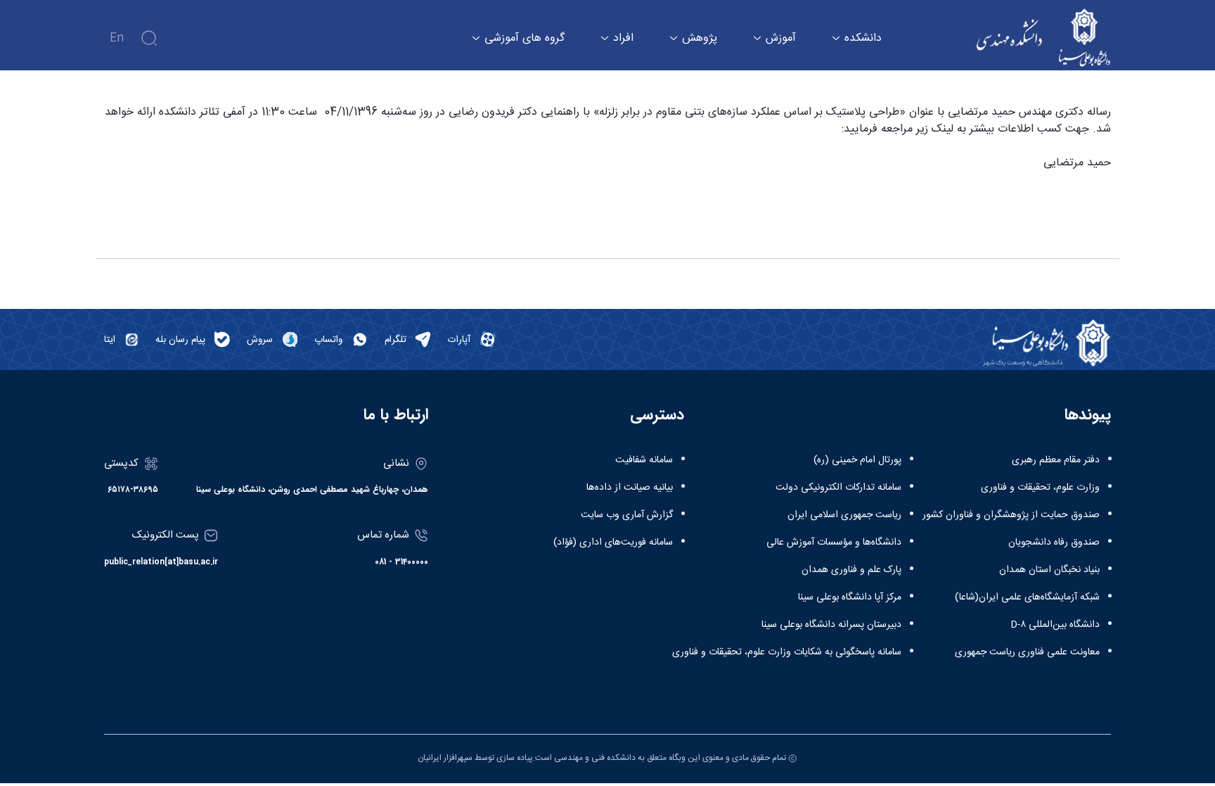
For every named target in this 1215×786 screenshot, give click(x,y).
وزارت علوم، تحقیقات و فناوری (1040, 487)
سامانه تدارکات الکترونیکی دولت (838, 487)
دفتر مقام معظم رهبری (1056, 460)
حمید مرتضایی (1077, 162)
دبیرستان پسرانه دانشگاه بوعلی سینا (831, 624)
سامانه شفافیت (644, 460)
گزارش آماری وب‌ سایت (627, 515)
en (117, 38)
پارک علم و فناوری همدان (851, 570)
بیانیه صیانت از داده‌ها (629, 487)
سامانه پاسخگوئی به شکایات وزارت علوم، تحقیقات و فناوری (786, 652)
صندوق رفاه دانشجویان (1054, 542)
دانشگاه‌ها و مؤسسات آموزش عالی (833, 542)
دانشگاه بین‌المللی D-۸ (1055, 624)
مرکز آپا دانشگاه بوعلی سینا (849, 597)
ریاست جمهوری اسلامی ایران (844, 515)
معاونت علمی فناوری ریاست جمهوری (1027, 652)
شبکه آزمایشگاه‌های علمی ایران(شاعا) (1027, 597)
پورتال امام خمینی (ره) (857, 460)
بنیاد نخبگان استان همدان (1049, 570)
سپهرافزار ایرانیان (445, 758)
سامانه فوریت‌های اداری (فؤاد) (613, 542)
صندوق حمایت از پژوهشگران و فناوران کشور (1011, 515)
